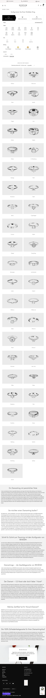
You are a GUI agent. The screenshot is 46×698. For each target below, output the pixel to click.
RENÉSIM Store (27, 675)
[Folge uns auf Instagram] (6, 683)
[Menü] (44, 687)
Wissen (3, 675)
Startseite (3, 9)
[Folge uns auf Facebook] (3, 683)
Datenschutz (9, 695)
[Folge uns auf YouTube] (13, 683)
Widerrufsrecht (15, 695)
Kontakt (38, 1)
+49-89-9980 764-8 (25, 1)
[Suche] (5, 5)
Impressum (4, 695)
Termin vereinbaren (10, 1)
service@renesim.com (28, 672)
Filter (4, 22)
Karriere (3, 672)
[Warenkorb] (43, 5)
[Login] (40, 5)
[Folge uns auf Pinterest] (10, 683)
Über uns (3, 669)
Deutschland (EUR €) (6, 688)
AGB (20, 695)
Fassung (7, 9)
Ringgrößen (4, 676)
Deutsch (13, 688)
